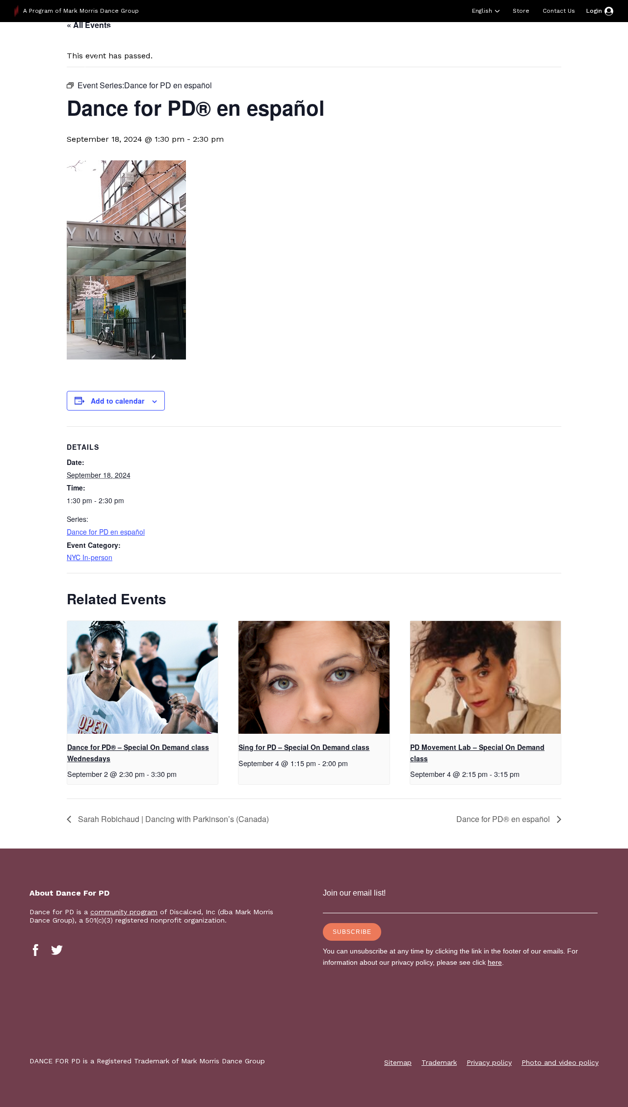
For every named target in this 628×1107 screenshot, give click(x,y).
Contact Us (559, 10)
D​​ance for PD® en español (504, 818)
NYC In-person (89, 557)
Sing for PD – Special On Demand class (303, 747)
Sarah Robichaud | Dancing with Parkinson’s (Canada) (172, 818)
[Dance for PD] (77, 46)
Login (594, 10)
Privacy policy (489, 1062)
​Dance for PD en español (106, 532)
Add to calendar (117, 401)
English (482, 10)
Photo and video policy (560, 1062)
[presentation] (142, 677)
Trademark (439, 1062)
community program (123, 912)
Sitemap (398, 1062)
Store (521, 10)
